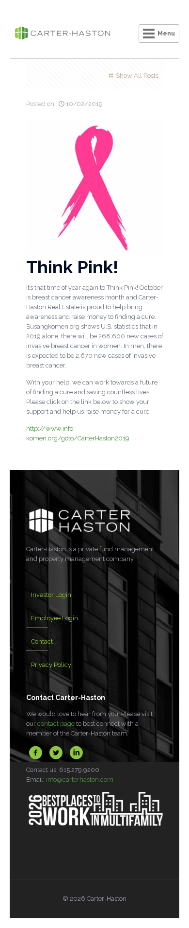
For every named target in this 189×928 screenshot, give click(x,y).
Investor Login (51, 594)
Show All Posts (137, 75)
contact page (56, 723)
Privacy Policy (51, 664)
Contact (42, 641)
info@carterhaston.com (79, 779)
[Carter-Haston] (62, 34)
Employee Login (54, 618)
